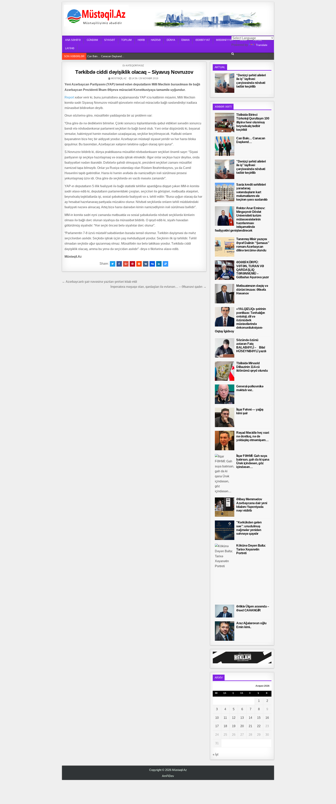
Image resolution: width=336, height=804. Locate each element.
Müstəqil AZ (118, 78)
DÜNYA (171, 40)
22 (259, 726)
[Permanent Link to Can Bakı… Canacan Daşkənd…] (224, 146)
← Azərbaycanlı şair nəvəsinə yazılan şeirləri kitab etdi (99, 281)
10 (217, 717)
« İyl (215, 754)
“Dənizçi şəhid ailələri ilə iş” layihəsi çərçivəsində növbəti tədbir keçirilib (127, 58)
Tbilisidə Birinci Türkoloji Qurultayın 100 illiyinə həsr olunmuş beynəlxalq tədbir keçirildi (252, 122)
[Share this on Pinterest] (132, 264)
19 (233, 726)
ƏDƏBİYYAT (202, 40)
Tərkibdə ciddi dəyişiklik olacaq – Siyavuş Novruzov (134, 72)
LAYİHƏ (69, 48)
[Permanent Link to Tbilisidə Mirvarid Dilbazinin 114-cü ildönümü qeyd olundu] (224, 371)
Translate (261, 45)
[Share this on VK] (145, 264)
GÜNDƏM (92, 40)
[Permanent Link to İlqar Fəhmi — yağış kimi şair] (224, 417)
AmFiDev (168, 776)
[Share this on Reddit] (139, 264)
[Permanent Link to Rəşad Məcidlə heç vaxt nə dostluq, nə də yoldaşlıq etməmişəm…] (224, 440)
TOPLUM (126, 40)
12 (233, 717)
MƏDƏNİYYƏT (224, 40)
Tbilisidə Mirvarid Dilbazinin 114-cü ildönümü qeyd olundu (252, 367)
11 (225, 717)
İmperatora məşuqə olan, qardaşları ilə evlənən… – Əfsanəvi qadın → (158, 286)
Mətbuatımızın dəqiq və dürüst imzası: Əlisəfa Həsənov (252, 289)
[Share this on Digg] (152, 264)
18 (225, 726)
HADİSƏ (156, 40)
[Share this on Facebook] (119, 264)
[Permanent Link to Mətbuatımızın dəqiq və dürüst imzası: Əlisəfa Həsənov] (224, 293)
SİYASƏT (109, 40)
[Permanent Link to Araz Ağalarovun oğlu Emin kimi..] (224, 631)
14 (250, 717)
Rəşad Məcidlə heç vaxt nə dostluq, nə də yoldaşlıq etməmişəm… (252, 436)
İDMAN (185, 40)
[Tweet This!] (112, 264)
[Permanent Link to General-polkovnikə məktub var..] (224, 394)
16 (267, 717)
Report (69, 97)
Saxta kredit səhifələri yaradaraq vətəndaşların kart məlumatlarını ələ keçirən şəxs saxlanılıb (252, 192)
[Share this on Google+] (126, 264)
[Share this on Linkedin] (159, 264)
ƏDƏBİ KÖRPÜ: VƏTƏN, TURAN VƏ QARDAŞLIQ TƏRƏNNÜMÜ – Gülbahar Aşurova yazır (252, 270)
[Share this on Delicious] (165, 264)
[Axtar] (232, 53)
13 (242, 717)
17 (217, 726)
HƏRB (141, 40)
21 (250, 726)
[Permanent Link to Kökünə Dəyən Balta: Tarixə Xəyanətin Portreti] (224, 572)
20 (242, 726)
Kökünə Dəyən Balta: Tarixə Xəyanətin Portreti (251, 549)
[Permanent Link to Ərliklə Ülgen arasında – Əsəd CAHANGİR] (224, 611)
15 (259, 717)
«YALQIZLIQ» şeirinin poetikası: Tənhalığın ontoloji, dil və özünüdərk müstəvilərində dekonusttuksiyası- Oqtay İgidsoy (240, 320)
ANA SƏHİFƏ (73, 40)
